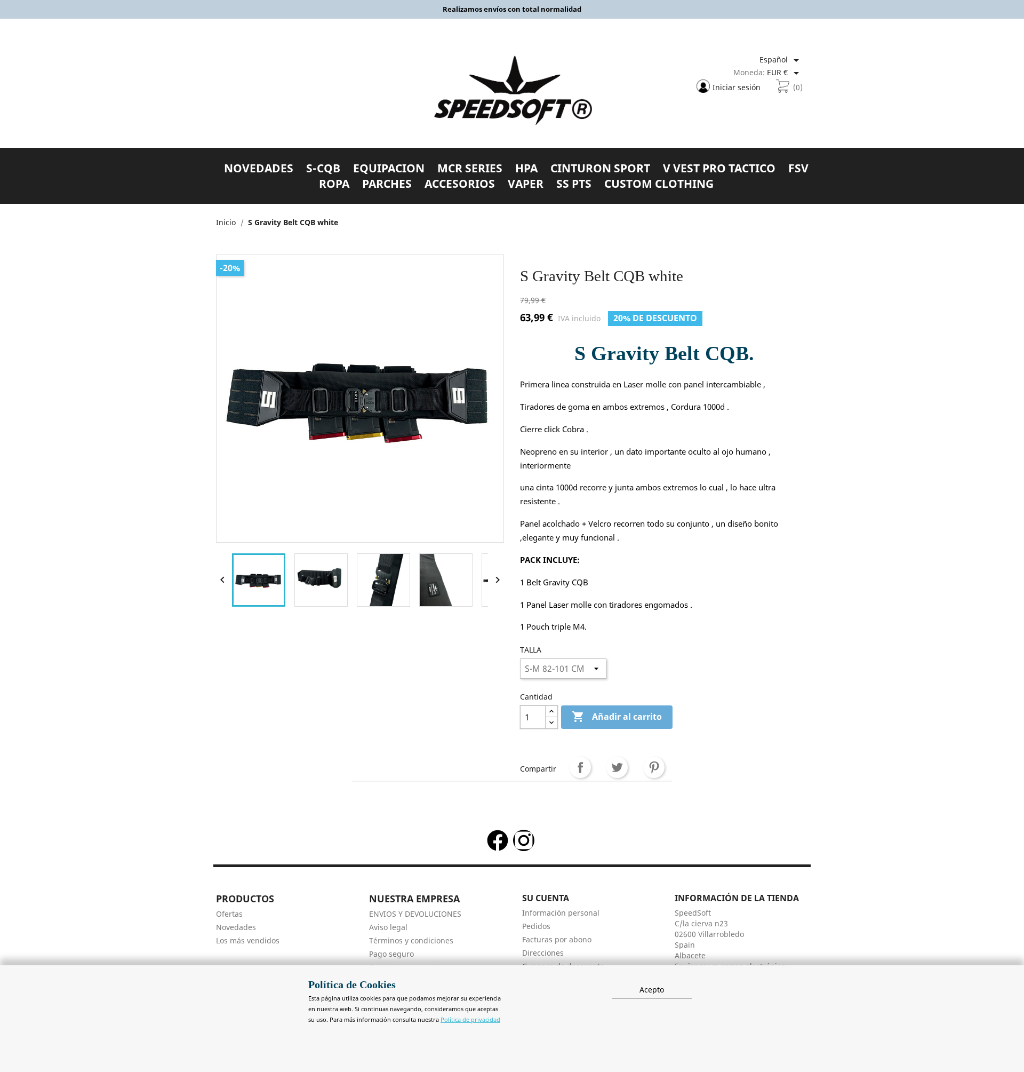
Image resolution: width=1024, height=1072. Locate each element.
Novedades (236, 927)
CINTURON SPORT (600, 168)
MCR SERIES (469, 168)
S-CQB (323, 168)
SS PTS (573, 184)
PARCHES (387, 184)
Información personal (560, 913)
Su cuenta (545, 898)
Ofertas (229, 914)
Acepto (651, 989)
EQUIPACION (389, 168)
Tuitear (617, 767)
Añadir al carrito (617, 716)
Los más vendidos (247, 940)
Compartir (580, 767)
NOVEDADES (258, 168)
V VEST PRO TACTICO (719, 168)
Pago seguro (391, 954)
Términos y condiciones (411, 940)
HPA (526, 168)
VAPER (525, 184)
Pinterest (654, 767)
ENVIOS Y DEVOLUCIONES (415, 914)
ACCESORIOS (460, 184)
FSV (798, 168)
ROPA (334, 184)
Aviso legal (388, 927)
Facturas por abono (556, 939)
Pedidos (536, 926)
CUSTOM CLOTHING (659, 184)
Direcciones (543, 953)
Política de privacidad (470, 1019)
